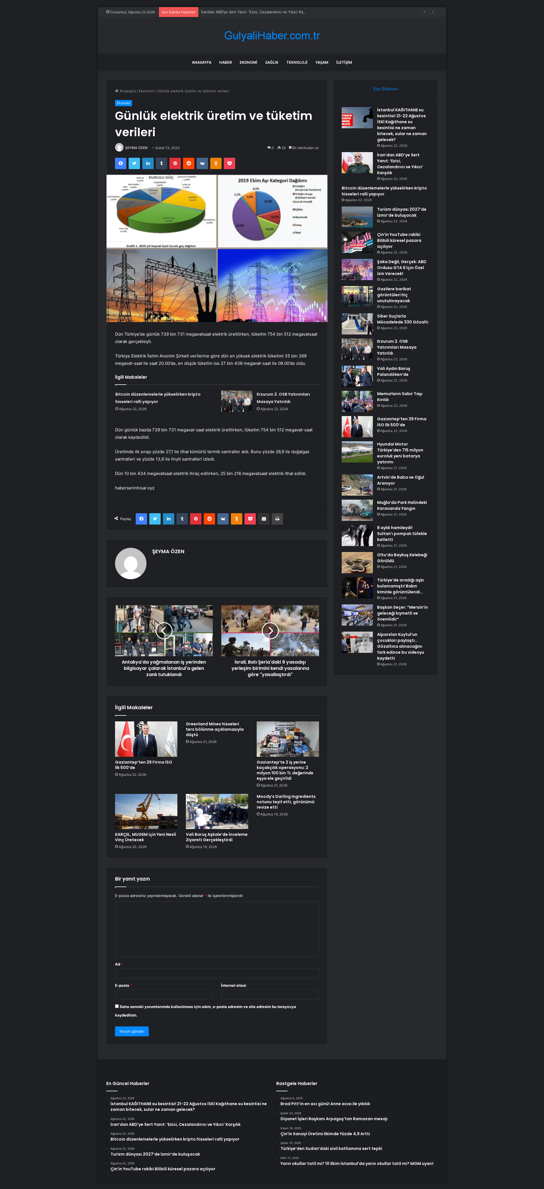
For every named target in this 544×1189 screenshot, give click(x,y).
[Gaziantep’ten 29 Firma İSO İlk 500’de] (146, 739)
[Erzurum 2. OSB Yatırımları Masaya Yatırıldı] (236, 401)
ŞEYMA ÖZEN (136, 148)
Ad (119, 964)
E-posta (123, 985)
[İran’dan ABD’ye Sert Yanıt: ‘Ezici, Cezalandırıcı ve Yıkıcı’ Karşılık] (357, 162)
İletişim (344, 62)
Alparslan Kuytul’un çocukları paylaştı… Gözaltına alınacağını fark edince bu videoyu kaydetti (400, 646)
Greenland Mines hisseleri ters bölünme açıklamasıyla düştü (215, 729)
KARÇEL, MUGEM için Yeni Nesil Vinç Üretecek (145, 837)
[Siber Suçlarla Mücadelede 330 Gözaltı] (357, 323)
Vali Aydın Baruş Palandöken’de (393, 371)
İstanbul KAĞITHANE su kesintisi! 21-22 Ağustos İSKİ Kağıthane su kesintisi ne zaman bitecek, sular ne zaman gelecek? (402, 124)
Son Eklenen (385, 88)
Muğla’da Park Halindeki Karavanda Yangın (402, 505)
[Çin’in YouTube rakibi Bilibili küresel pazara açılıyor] (357, 242)
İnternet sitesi (233, 985)
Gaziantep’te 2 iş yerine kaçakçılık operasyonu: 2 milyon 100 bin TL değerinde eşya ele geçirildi (285, 770)
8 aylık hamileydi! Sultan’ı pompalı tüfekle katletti (402, 533)
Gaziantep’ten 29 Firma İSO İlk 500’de (143, 764)
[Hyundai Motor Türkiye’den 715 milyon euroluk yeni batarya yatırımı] (357, 452)
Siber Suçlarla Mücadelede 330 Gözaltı (402, 319)
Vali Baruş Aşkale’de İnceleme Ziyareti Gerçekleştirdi (217, 837)
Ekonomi (248, 62)
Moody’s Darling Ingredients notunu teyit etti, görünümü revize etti (286, 802)
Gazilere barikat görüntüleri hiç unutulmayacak (394, 295)
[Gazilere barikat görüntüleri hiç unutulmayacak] (357, 296)
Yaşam (321, 62)
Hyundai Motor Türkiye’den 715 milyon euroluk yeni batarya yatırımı (400, 453)
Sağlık (272, 62)
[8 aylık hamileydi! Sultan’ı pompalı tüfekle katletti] (357, 535)
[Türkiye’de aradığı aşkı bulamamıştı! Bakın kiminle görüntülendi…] (357, 587)
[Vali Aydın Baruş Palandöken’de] (357, 376)
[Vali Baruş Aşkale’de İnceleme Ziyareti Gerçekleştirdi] (217, 811)
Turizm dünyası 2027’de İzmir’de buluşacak (401, 212)
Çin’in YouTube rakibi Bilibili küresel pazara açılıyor (399, 240)
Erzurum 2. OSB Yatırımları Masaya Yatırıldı (396, 347)
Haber (225, 62)
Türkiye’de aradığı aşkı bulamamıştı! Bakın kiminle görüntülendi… (400, 586)
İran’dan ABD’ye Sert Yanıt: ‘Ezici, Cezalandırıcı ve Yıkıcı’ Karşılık (256, 12)
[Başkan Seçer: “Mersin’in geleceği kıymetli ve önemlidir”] (357, 615)
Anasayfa (201, 62)
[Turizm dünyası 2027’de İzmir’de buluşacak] (357, 217)
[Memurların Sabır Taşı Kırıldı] (357, 401)
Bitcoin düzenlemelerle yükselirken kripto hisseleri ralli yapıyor (384, 191)
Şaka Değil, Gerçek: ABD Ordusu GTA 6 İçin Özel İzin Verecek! (401, 267)
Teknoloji (296, 62)
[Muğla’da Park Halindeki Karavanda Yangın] (357, 510)
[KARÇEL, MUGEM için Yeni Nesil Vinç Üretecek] (146, 811)
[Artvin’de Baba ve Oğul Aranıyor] (357, 485)
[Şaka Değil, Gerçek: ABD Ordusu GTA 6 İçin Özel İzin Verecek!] (357, 269)
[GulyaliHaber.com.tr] (272, 35)
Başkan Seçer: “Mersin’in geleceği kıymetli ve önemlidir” (402, 613)
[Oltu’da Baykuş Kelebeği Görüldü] (357, 562)
